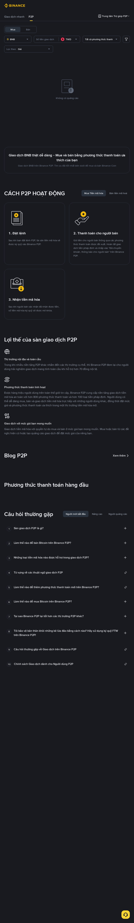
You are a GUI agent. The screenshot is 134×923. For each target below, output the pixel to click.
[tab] (14, 17)
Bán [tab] (28, 29)
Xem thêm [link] (119, 455)
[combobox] (17, 39)
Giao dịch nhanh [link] (14, 16)
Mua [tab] (12, 29)
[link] (70, 572)
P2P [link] (31, 16)
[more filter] (126, 39)
